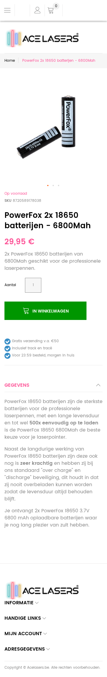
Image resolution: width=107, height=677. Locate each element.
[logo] (43, 33)
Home (9, 61)
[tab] (53, 387)
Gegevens (16, 385)
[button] (48, 185)
